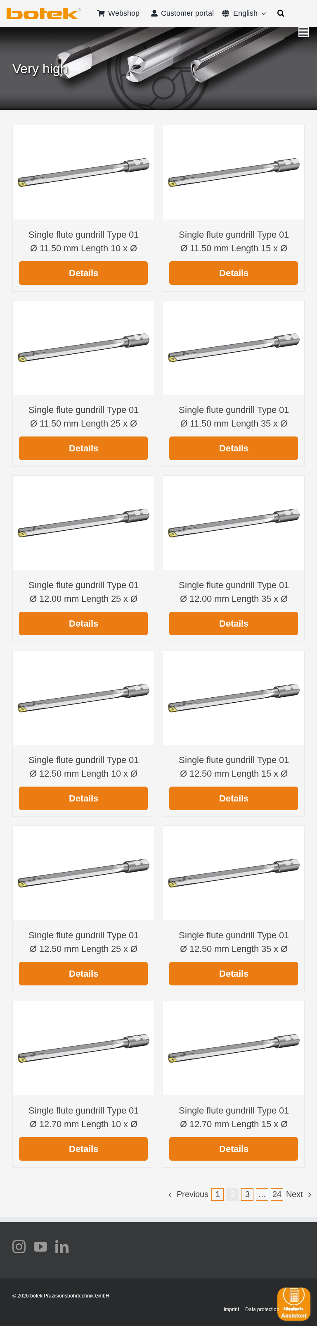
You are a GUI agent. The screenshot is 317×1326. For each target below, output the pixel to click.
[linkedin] (62, 1246)
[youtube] (40, 1246)
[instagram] (19, 1246)
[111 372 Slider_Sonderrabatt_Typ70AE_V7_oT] (44, 11)
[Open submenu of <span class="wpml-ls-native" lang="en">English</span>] (262, 13)
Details (83, 273)
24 (277, 1194)
